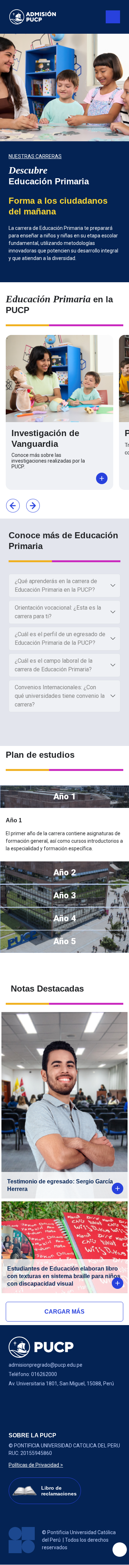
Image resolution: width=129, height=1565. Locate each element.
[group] (64, 158)
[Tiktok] (74, 1402)
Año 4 (64, 918)
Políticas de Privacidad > (36, 1465)
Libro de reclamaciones (59, 1491)
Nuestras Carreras (35, 156)
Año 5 (64, 941)
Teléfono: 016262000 (33, 1374)
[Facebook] (18, 1402)
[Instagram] (37, 1402)
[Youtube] (55, 1402)
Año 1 (64, 796)
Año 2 (64, 872)
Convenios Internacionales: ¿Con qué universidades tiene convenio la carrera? (60, 696)
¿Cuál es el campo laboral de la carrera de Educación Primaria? (53, 665)
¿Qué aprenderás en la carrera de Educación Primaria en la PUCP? (56, 585)
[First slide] (33, 505)
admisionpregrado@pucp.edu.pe (45, 1365)
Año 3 (64, 895)
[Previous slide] (13, 505)
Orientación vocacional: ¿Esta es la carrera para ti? (58, 612)
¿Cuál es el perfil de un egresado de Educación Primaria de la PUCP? (60, 638)
